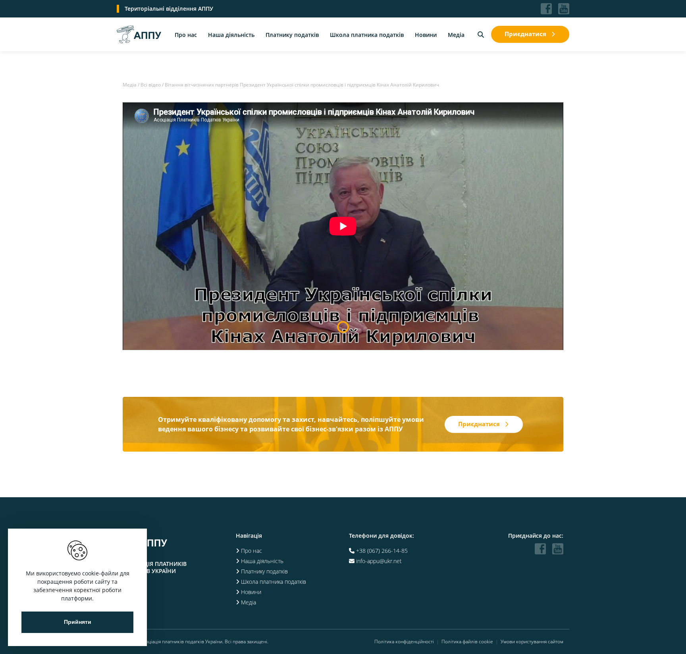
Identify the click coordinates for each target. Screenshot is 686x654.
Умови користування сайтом (532, 641)
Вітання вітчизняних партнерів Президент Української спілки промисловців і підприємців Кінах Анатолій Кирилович (302, 84)
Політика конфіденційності (404, 641)
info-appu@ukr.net (379, 561)
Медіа (456, 34)
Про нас (186, 34)
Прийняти (77, 622)
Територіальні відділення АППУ (169, 8)
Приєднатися (525, 34)
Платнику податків (292, 34)
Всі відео (151, 84)
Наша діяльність (231, 34)
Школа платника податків (367, 34)
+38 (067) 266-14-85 (382, 550)
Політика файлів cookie (467, 641)
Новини (426, 34)
